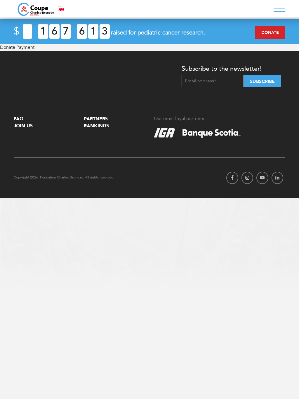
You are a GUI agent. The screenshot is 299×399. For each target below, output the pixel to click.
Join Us (23, 126)
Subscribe (262, 81)
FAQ (19, 119)
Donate (270, 32)
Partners (96, 119)
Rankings (96, 126)
